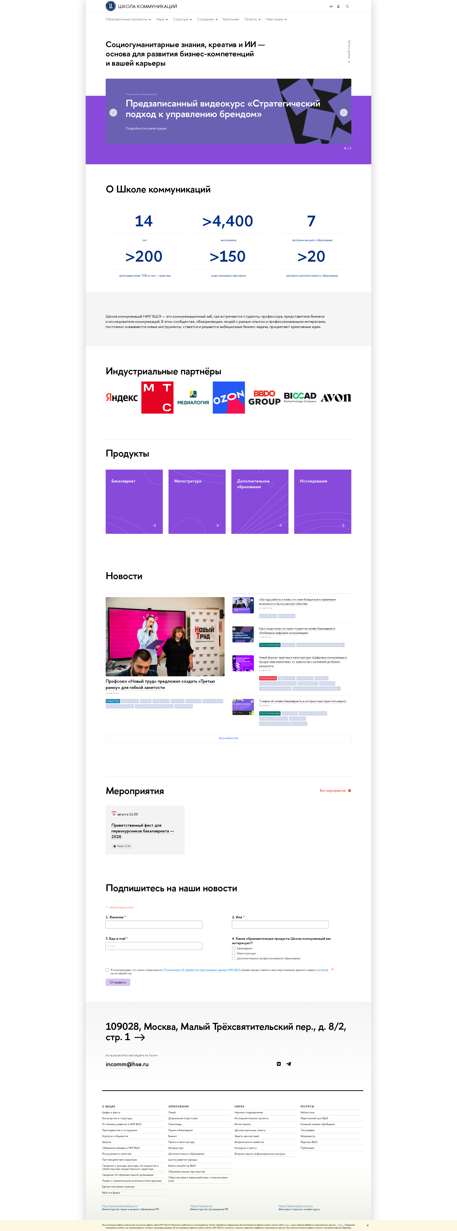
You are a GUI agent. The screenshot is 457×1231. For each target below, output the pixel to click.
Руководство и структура (117, 1118)
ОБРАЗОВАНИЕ (178, 1106)
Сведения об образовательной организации (128, 1174)
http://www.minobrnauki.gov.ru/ (120, 1206)
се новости (228, 738)
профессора (161, 701)
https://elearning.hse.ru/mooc (296, 1206)
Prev (113, 113)
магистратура (183, 706)
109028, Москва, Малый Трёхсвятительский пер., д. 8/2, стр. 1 (226, 1031)
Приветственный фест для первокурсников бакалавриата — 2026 (142, 830)
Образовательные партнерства (186, 1171)
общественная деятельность (154, 706)
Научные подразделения (249, 1112)
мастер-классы (212, 701)
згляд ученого (307, 683)
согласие (322, 970)
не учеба (146, 701)
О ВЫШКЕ (109, 1106)
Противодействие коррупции (119, 1159)
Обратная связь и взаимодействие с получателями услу (197, 1179)
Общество (113, 701)
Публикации (307, 1147)
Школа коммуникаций (147, 6)
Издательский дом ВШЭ (314, 1118)
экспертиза (327, 683)
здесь (287, 1225)
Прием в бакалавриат (180, 1130)
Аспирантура (175, 1147)
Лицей (172, 1112)
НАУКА (239, 1106)
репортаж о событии (120, 706)
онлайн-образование (273, 718)
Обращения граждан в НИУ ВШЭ (121, 1147)
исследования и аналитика (278, 683)
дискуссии (193, 701)
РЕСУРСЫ (307, 1106)
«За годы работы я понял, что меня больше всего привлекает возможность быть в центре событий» (297, 601)
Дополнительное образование (186, 1153)
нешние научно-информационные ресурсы (260, 1153)
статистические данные (275, 688)
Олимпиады (175, 1124)
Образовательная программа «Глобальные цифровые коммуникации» (321, 645)
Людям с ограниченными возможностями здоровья (132, 1180)
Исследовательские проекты (251, 1118)
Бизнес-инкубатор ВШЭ (182, 1165)
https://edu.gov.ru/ (201, 1206)
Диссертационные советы (250, 1130)
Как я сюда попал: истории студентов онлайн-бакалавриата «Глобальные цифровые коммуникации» (297, 631)
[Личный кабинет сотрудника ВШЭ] (338, 6)
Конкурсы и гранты (246, 1147)
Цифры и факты (111, 1112)
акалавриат (297, 718)
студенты (178, 701)
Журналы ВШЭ (309, 1142)
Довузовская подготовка (183, 1118)
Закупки (106, 1142)
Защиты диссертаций (247, 1136)
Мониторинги (243, 1124)
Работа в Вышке (111, 1192)
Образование (268, 678)
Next (344, 113)
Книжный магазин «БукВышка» (318, 1124)
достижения (268, 616)
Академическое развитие (249, 1142)
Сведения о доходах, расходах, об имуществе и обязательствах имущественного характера (130, 1167)
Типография (307, 1130)
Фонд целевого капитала (116, 1153)
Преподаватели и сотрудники (119, 1130)
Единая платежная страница (118, 1186)
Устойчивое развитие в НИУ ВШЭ (121, 1124)
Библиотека (307, 1112)
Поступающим (270, 645)
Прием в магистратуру (181, 1142)
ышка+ (172, 1136)
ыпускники (231, 19)
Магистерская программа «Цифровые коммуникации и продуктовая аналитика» (317, 688)
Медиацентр (308, 1136)
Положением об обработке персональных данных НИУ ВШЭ (202, 970)
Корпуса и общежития (115, 1136)
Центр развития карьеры (182, 1159)
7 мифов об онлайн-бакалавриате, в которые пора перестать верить (302, 701)
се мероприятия (333, 791)
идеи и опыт (130, 701)
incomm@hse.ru (127, 1064)
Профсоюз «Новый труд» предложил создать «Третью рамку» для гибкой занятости (160, 684)
